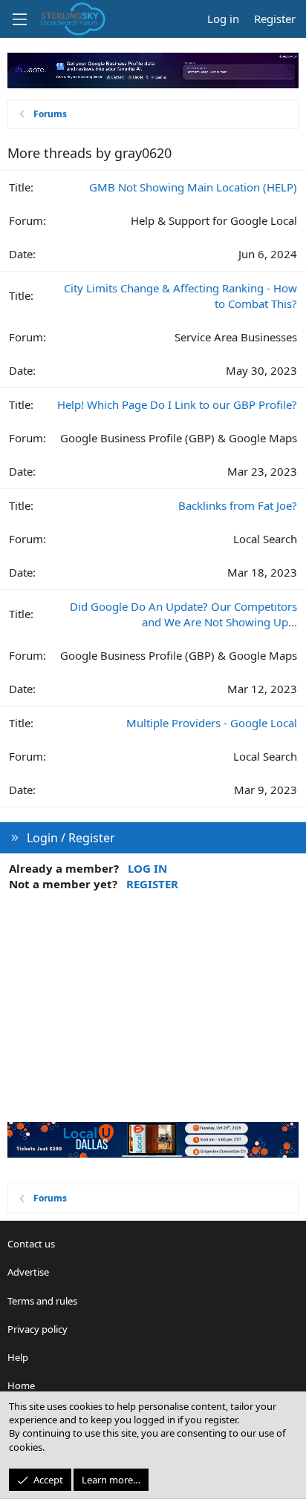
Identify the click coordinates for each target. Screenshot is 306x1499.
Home (21, 1385)
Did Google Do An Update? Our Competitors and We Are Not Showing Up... (183, 614)
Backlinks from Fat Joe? (237, 505)
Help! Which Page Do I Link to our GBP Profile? (177, 404)
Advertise (28, 1272)
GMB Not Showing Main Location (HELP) (193, 187)
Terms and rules (42, 1301)
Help (17, 1357)
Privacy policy (37, 1329)
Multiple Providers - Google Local (211, 722)
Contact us (31, 1243)
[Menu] (19, 19)
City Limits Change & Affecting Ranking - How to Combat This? (180, 296)
